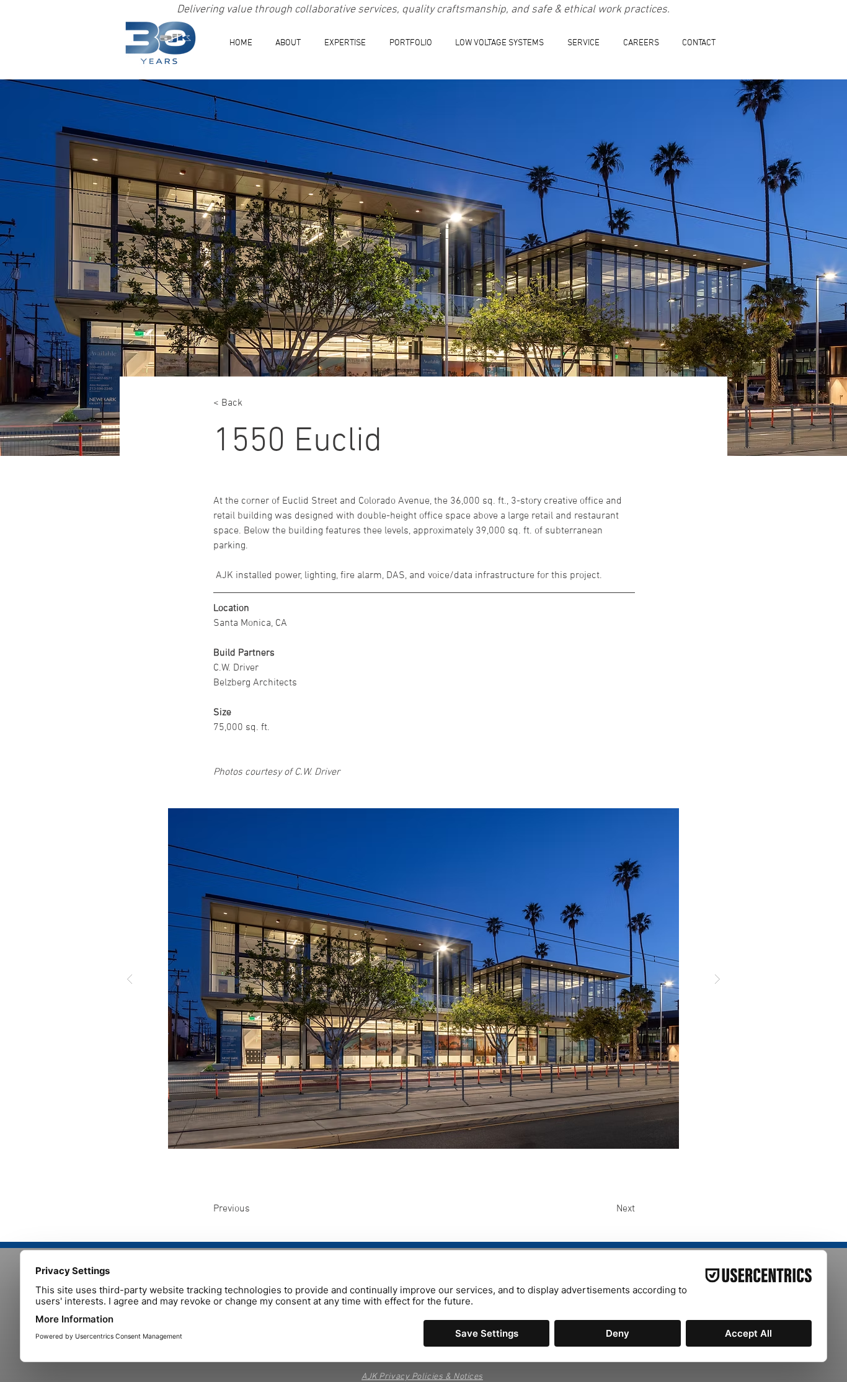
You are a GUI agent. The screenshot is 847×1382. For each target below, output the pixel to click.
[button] (345, 43)
